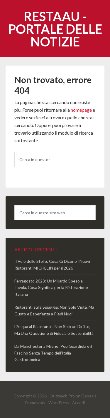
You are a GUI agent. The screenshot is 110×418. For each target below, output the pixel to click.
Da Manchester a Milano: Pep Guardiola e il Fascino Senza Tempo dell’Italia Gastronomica (53, 353)
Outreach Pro (62, 395)
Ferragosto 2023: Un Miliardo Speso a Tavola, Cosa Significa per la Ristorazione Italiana (51, 287)
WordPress (58, 402)
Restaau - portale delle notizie (55, 29)
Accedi (78, 402)
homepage (81, 110)
